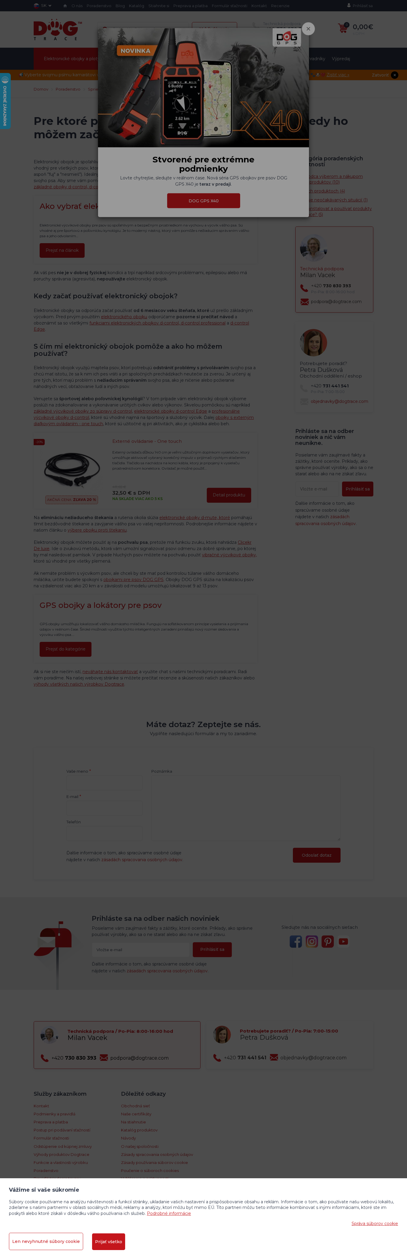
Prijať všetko (108, 1241)
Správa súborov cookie (375, 1223)
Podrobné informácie (169, 1213)
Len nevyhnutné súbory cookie (46, 1241)
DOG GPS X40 (204, 200)
